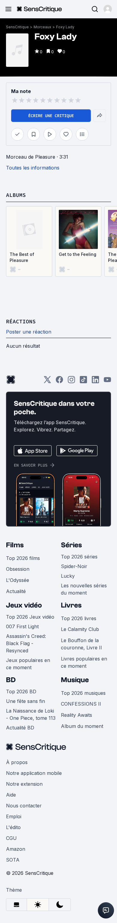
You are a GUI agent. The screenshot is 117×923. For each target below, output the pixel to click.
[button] (107, 9)
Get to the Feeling (77, 254)
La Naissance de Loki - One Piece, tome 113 (31, 714)
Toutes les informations (32, 168)
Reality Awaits (76, 715)
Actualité (16, 591)
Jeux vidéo (24, 605)
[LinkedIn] (95, 381)
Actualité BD (20, 728)
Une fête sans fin (25, 701)
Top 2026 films (23, 558)
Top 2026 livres (78, 618)
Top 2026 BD (21, 691)
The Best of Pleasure (22, 257)
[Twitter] (47, 381)
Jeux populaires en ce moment (28, 663)
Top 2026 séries (79, 557)
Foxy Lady (65, 27)
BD (11, 680)
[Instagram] (71, 381)
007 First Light (22, 626)
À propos (17, 762)
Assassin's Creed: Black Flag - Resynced (26, 643)
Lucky (68, 576)
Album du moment (82, 726)
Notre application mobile (34, 773)
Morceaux (42, 27)
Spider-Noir (74, 566)
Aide (11, 795)
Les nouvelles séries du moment (84, 589)
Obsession (17, 569)
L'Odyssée (17, 580)
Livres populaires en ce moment (84, 662)
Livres (71, 605)
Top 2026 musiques (83, 693)
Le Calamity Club (80, 629)
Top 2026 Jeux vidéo (30, 617)
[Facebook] (59, 381)
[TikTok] (83, 381)
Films (15, 545)
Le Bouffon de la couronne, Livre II (81, 644)
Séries (71, 545)
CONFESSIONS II (81, 704)
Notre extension (24, 784)
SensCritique (17, 27)
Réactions (21, 321)
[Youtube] (107, 381)
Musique (75, 680)
